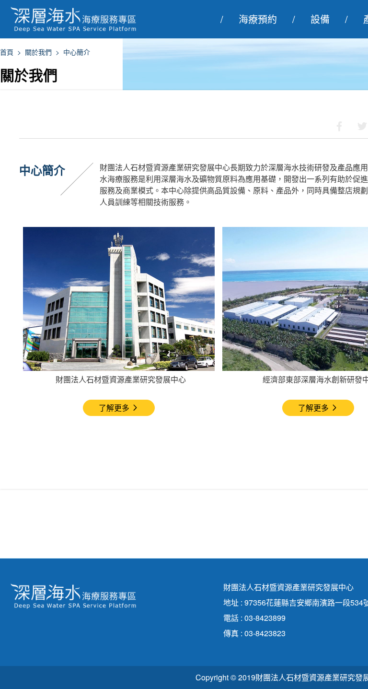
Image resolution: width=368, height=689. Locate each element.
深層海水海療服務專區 (79, 19)
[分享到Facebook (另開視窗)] (339, 126)
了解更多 (114, 407)
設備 (320, 19)
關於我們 (38, 52)
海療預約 (258, 19)
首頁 (6, 52)
